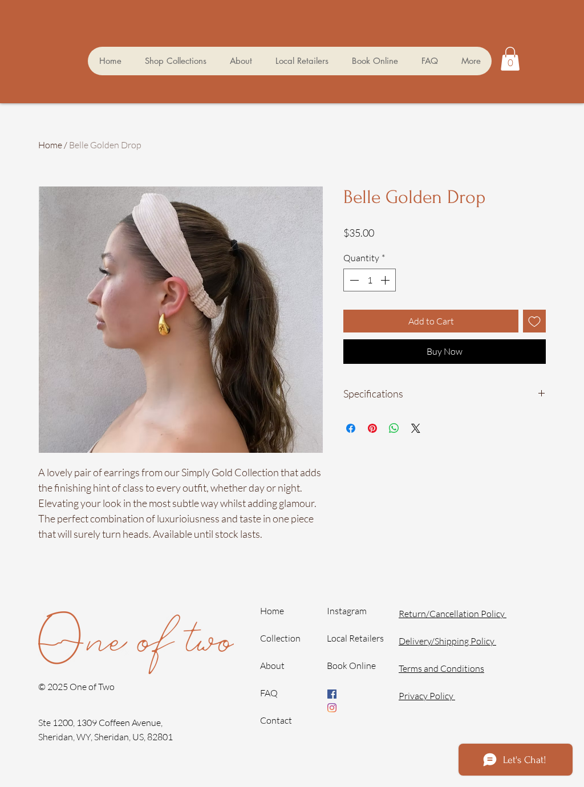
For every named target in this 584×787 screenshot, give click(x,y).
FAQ (269, 693)
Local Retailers (355, 638)
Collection (280, 638)
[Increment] (386, 280)
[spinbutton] (369, 280)
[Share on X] (416, 428)
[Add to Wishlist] (534, 321)
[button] (175, 61)
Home (50, 145)
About (272, 665)
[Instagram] (331, 707)
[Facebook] (331, 694)
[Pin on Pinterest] (372, 428)
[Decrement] (353, 280)
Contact (276, 720)
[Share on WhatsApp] (394, 428)
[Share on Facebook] (351, 428)
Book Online (351, 665)
